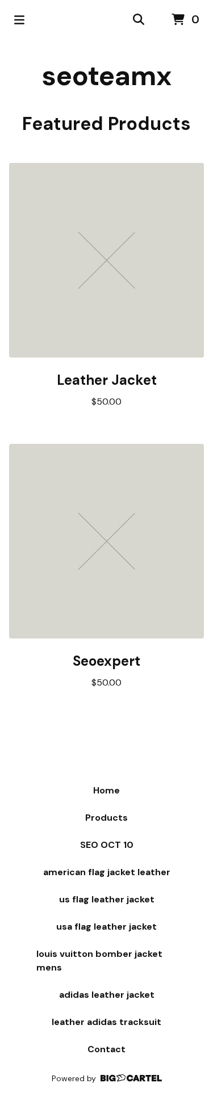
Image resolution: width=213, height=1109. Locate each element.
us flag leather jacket (106, 899)
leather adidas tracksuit (106, 1022)
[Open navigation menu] (19, 20)
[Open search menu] (138, 20)
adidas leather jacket (106, 995)
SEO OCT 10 (106, 845)
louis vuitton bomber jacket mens (99, 960)
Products (106, 818)
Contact (106, 1049)
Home (106, 790)
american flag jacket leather (106, 872)
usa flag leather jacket (106, 926)
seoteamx (106, 76)
